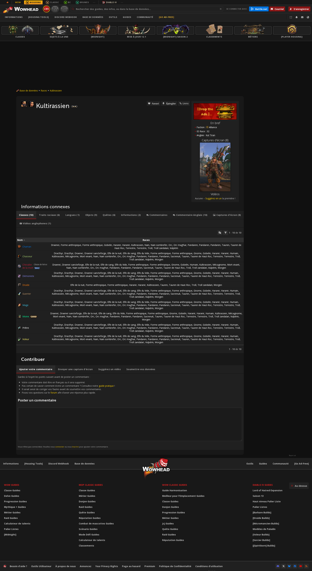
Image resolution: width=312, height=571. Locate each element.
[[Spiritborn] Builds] (264, 545)
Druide (25, 284)
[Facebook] (294, 566)
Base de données (93, 17)
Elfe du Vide (143, 253)
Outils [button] (113, 17)
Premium (149, 566)
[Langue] (308, 17)
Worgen (159, 259)
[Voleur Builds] (261, 534)
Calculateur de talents (17, 523)
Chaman (26, 246)
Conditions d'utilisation (209, 566)
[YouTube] (300, 566)
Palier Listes (11, 529)
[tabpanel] (130, 290)
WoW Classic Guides (174, 484)
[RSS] (306, 566)
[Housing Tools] (33, 463)
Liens (185, 103)
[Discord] (277, 566)
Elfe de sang (129, 253)
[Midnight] (10, 534)
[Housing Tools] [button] (38, 17)
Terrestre (130, 248)
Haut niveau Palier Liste (267, 501)
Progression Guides (15, 501)
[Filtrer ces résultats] (225, 232)
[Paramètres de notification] (296, 17)
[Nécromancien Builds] (266, 523)
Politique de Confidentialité (175, 566)
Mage (25, 305)
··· (94, 2)
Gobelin (108, 245)
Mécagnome (71, 256)
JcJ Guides (168, 523)
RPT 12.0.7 (64, 9)
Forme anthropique (71, 245)
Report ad (292, 455)
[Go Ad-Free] (166, 17)
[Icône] (24, 104)
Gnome (198, 253)
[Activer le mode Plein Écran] (290, 17)
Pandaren (193, 245)
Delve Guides (11, 495)
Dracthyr (58, 253)
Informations (14, 17)
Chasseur (27, 256)
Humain (234, 253)
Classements (86, 545)
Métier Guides (12, 512)
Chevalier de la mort (27, 266)
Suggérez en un (213, 198)
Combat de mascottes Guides (96, 523)
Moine (25, 316)
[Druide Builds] (261, 518)
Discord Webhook (66, 17)
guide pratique (106, 385)
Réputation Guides (90, 518)
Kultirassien (56, 90)
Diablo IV (111, 2)
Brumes (84, 2)
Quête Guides (87, 512)
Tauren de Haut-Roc (201, 256)
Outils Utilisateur (41, 566)
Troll (150, 248)
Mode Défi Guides (89, 534)
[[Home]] (22, 9)
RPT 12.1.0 (55, 9)
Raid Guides (11, 518)
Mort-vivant (86, 256)
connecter (59, 446)
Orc (170, 245)
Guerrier (26, 293)
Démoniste (28, 276)
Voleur (25, 339)
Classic (54, 2)
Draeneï (55, 245)
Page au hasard (131, 566)
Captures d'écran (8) (215, 140)
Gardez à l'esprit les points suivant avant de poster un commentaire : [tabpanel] (66, 411)
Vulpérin (174, 248)
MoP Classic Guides (91, 484)
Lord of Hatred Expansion (267, 490)
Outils (249, 463)
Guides (127, 17)
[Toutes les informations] (7, 2)
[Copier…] (219, 232)
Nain (146, 245)
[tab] (26, 215)
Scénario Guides (88, 529)
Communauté (145, 17)
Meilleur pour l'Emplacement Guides (183, 495)
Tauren (225, 245)
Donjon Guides (87, 501)
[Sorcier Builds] (261, 540)
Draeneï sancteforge (95, 253)
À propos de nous (65, 566)
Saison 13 (258, 495)
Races (44, 90)
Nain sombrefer (159, 245)
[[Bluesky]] (289, 566)
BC (69, 2)
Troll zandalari (161, 248)
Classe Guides (12, 490)
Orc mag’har (180, 245)
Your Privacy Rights (106, 566)
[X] (283, 566)
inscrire (75, 446)
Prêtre (25, 327)
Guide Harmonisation (174, 490)
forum (54, 392)
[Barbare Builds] (262, 512)
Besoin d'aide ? (18, 566)
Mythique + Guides (15, 506)
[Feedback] (302, 17)
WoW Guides (11, 484)
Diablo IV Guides (263, 484)
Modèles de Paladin (264, 529)
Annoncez (85, 566)
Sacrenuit (175, 256)
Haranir (117, 245)
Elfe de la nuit (114, 253)
